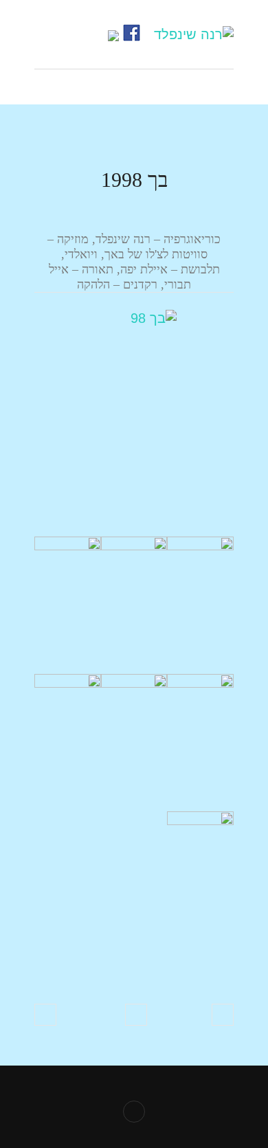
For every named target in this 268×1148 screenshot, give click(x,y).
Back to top (134, 1112)
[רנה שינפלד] (194, 34)
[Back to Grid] (136, 1015)
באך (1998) (45, 1015)
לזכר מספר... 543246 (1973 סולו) (223, 1015)
